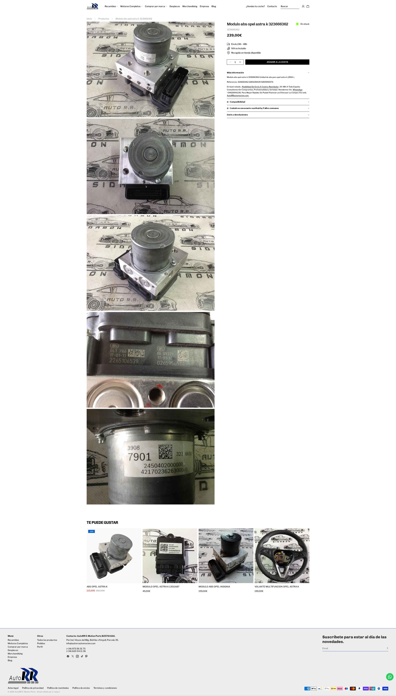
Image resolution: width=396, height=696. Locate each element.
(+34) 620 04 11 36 (76, 651)
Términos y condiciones (105, 688)
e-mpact (56, 692)
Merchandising (15, 653)
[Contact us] (390, 677)
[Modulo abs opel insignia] (226, 555)
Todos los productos (47, 640)
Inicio (89, 18)
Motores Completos (18, 643)
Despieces (13, 650)
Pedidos (41, 643)
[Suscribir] (387, 648)
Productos (103, 18)
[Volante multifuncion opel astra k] (282, 555)
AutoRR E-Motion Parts (25, 692)
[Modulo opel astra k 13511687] (170, 555)
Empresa (12, 657)
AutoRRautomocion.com (238, 95)
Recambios (13, 640)
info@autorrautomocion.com (80, 643)
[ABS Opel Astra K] (114, 555)
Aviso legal (13, 688)
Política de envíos (81, 688)
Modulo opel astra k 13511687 (161, 586)
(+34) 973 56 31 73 (75, 648)
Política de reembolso (58, 688)
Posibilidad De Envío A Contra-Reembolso (260, 87)
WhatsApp (297, 89)
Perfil (40, 647)
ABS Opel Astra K (97, 586)
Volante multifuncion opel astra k (277, 586)
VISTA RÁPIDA (101, 581)
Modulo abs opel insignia (214, 586)
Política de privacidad (32, 688)
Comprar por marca (18, 647)
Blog (10, 660)
